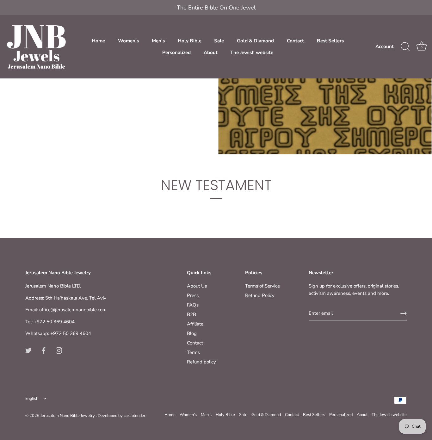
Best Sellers (330, 41)
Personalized (176, 52)
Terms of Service (262, 286)
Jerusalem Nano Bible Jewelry (68, 415)
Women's (128, 41)
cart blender (134, 415)
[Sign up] (403, 313)
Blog (192, 333)
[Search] (405, 47)
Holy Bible (189, 41)
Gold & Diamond (255, 41)
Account (384, 46)
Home (98, 41)
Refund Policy (260, 295)
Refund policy (201, 362)
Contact (295, 41)
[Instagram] (59, 350)
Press (193, 295)
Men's (158, 41)
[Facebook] (43, 350)
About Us (197, 286)
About (211, 52)
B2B (191, 314)
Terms (193, 352)
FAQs (193, 305)
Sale (219, 41)
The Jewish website (251, 52)
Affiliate (195, 324)
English (31, 398)
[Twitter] (28, 350)
